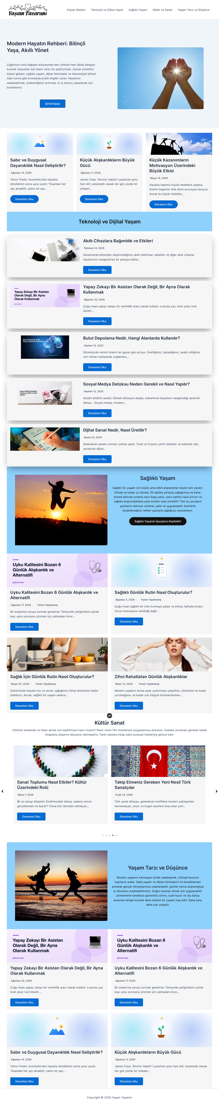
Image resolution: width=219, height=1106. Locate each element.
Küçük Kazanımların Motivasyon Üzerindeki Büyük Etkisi (172, 165)
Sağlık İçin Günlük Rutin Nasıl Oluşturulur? (52, 676)
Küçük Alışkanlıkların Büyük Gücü (148, 1052)
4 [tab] (113, 835)
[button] (52, 104)
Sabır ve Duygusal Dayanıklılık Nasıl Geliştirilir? (56, 1052)
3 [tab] (109, 835)
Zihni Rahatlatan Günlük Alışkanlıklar (151, 676)
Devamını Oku (24, 199)
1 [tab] (102, 835)
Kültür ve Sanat (162, 9)
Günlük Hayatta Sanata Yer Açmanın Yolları (157, 782)
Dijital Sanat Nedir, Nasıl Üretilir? (115, 430)
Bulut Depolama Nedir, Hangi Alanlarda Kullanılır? (131, 338)
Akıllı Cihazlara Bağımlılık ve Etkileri (118, 240)
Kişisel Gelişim (76, 9)
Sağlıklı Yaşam (138, 9)
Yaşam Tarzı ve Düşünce (193, 9)
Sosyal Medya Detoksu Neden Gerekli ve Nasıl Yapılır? (136, 384)
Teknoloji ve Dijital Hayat (107, 9)
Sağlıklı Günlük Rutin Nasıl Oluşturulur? (153, 592)
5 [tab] (116, 835)
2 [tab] (106, 835)
